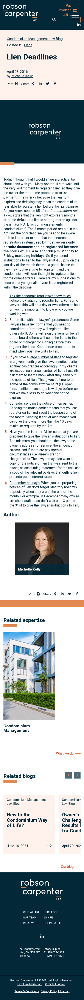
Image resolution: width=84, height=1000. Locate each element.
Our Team (29, 917)
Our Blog (50, 912)
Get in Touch (52, 923)
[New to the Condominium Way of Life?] (49, 846)
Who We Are (31, 912)
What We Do (31, 923)
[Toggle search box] (54, 19)
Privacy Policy (49, 991)
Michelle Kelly (22, 76)
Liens (28, 45)
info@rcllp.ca (52, 948)
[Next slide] (77, 775)
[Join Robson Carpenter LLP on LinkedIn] (79, 25)
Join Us (48, 917)
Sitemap (64, 991)
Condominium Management (16, 728)
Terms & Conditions (27, 991)
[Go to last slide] (68, 775)
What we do (65, 753)
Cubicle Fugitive (55, 984)
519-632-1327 (55, 952)
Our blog (67, 867)
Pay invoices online (65, 10)
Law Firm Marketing (29, 984)
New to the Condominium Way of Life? (27, 820)
